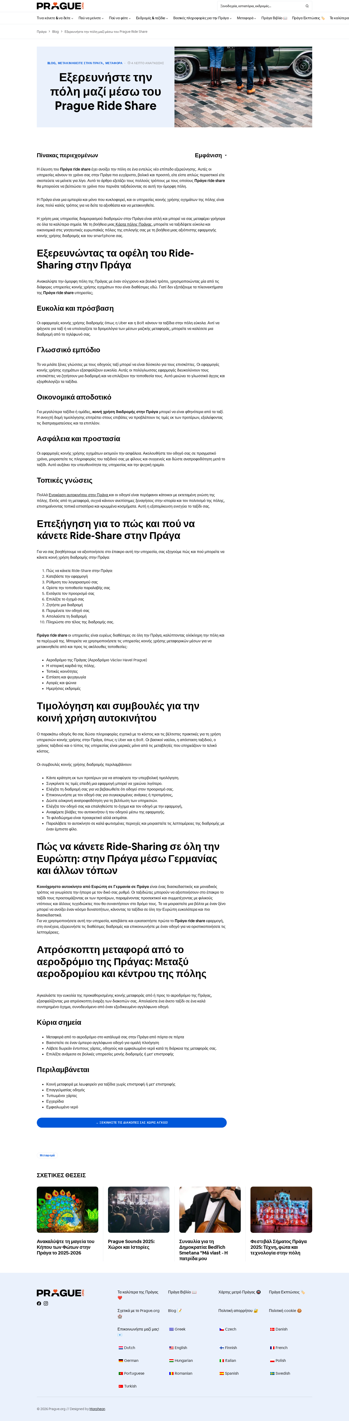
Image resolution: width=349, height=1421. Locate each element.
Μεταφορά (114, 63)
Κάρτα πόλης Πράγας (133, 224)
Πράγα (42, 31)
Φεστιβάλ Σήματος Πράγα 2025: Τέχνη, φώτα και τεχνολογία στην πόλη (278, 1247)
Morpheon (97, 1409)
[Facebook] (39, 1303)
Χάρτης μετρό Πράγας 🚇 (239, 1292)
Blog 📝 (175, 1310)
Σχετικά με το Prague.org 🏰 (139, 1313)
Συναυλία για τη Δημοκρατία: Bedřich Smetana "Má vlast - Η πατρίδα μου (203, 1250)
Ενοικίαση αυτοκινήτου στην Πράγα (79, 494)
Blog (55, 31)
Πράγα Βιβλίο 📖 (182, 1292)
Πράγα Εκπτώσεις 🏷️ (287, 1292)
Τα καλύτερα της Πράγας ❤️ (138, 1295)
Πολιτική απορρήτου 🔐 (238, 1310)
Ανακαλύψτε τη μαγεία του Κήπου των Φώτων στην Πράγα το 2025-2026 (65, 1247)
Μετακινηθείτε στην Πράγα (80, 63)
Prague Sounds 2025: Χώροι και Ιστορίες (131, 1244)
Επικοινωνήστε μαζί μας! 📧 (138, 1332)
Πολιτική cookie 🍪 (285, 1310)
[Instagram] (46, 1303)
